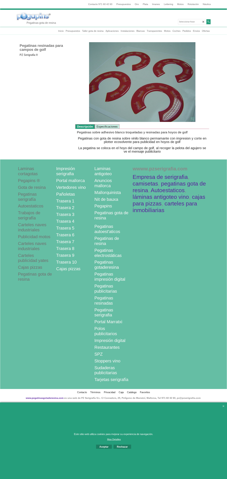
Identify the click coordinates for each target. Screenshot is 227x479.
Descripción (85, 126)
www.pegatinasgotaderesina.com (44, 398)
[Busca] (208, 21)
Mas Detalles (114, 439)
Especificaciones (107, 126)
